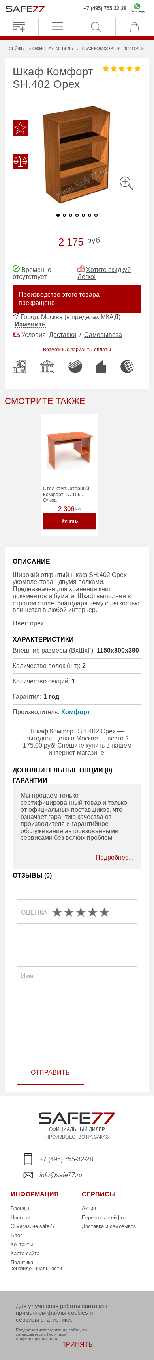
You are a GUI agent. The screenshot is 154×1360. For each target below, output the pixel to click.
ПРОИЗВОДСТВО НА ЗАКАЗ (77, 1136)
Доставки (62, 334)
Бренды (20, 1208)
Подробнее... (114, 857)
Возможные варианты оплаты (77, 349)
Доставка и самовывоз (109, 1226)
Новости (20, 1217)
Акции (89, 1208)
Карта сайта (25, 1253)
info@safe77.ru (60, 1175)
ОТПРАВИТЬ (50, 1072)
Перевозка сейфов (104, 1217)
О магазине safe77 (33, 1226)
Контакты (22, 1244)
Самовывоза (103, 334)
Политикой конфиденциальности (42, 1336)
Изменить (30, 324)
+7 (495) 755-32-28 (104, 8)
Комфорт (75, 712)
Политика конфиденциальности (36, 1265)
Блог (16, 1235)
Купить (70, 521)
